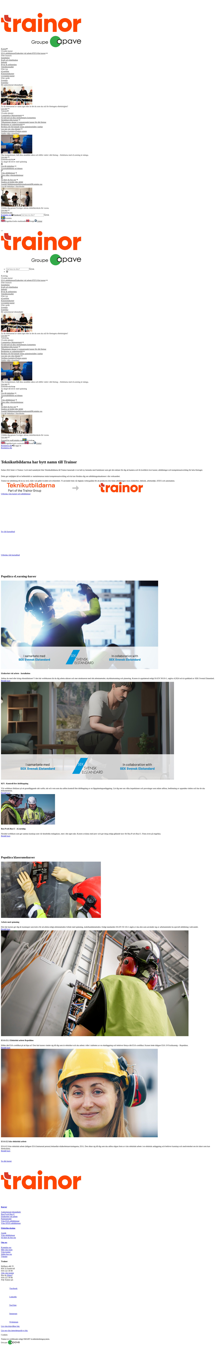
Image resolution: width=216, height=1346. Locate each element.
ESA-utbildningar (8, 53)
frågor (9, 1275)
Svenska (4, 80)
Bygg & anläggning (9, 65)
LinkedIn (13, 1297)
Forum (3, 440)
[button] (6, 221)
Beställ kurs (5, 681)
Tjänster (4, 338)
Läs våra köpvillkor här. (10, 1326)
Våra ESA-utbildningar (10, 1221)
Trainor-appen (21, 131)
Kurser (3, 49)
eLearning (5, 71)
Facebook (13, 1288)
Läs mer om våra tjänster (10, 129)
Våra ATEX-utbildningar (11, 1223)
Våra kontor (5, 1252)
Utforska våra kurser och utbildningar (15, 494)
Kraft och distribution (9, 60)
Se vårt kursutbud (8, 531)
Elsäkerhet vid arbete (23, 53)
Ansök (3, 184)
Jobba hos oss (6, 1254)
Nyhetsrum (13, 1322)
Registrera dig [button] (6, 10)
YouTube (12, 1305)
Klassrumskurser (7, 74)
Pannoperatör (6, 1219)
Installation (5, 58)
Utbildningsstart (12, 184)
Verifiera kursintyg (8, 131)
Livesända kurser (7, 76)
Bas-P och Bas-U (8, 1214)
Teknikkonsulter (7, 67)
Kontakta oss (37, 184)
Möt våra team (6, 1250)
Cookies (4, 1335)
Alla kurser (41, 53)
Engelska (4, 83)
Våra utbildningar (8, 1235)
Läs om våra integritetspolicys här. (14, 1330)
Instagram (13, 1314)
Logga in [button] (4, 3)
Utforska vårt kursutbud (10, 555)
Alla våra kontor (7, 1273)
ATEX (34, 53)
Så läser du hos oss (8, 1237)
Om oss (9, 440)
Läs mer (4, 109)
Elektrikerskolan (7, 386)
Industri (4, 62)
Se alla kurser (6, 1161)
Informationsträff (25, 184)
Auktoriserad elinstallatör (11, 1212)
